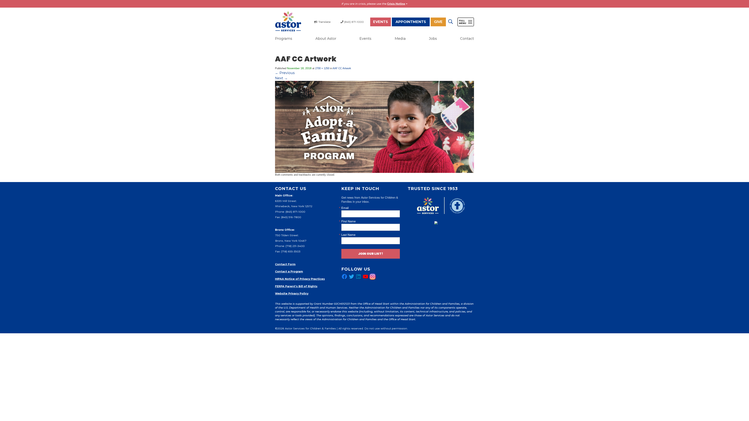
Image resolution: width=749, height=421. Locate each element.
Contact (467, 38)
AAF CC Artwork (342, 68)
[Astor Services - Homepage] (288, 21)
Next (281, 78)
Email (345, 207)
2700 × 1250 (322, 68)
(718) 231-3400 (295, 246)
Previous (285, 73)
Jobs (433, 38)
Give (438, 22)
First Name (348, 221)
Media (400, 38)
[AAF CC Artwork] (374, 127)
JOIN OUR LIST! (370, 253)
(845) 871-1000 (295, 211)
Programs (283, 38)
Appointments (411, 22)
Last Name (348, 234)
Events (380, 22)
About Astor (325, 38)
